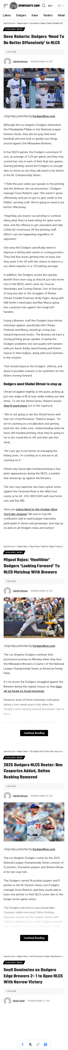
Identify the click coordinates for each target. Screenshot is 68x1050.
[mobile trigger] (7, 5)
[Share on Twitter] (30, 1044)
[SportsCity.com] (25, 5)
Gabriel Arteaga (20, 61)
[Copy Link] (38, 1044)
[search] (43, 6)
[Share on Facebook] (22, 1044)
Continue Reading (34, 732)
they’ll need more (15, 405)
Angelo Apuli (19, 1000)
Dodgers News (14, 29)
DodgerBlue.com (44, 116)
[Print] (45, 1044)
